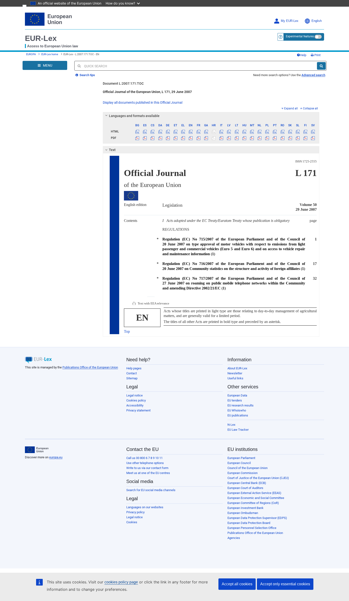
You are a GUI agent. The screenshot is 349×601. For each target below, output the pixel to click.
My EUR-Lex (289, 21)
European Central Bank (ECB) (246, 483)
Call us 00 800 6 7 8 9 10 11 (144, 458)
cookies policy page (121, 582)
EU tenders (234, 400)
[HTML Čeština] (152, 131)
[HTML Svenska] (313, 131)
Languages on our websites (144, 507)
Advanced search (313, 75)
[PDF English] (190, 138)
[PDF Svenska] (313, 138)
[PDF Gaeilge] (206, 138)
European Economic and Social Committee (255, 498)
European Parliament (241, 458)
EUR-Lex (41, 38)
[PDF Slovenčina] (290, 138)
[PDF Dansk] (160, 138)
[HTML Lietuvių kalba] (236, 131)
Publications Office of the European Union (90, 367)
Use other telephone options (145, 463)
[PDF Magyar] (244, 138)
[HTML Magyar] (244, 131)
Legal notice (134, 395)
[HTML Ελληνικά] (183, 131)
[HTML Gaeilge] (206, 131)
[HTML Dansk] (160, 131)
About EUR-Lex (237, 368)
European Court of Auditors (245, 488)
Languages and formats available (134, 116)
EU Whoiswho (236, 410)
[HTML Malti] (251, 131)
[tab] (211, 115)
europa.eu (55, 457)
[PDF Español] (145, 138)
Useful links (235, 378)
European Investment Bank (245, 508)
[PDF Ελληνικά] (183, 138)
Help (303, 55)
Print (317, 55)
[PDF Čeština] (152, 138)
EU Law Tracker (238, 429)
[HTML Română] (282, 131)
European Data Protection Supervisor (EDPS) (257, 518)
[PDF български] (137, 138)
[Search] (321, 66)
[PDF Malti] (251, 138)
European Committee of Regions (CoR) (253, 503)
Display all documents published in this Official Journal (142, 102)
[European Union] (36, 449)
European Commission (242, 473)
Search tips (87, 75)
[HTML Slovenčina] (290, 131)
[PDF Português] (274, 138)
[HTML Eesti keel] (175, 131)
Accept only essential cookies (285, 584)
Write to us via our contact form (147, 468)
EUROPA (31, 54)
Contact (131, 373)
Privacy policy (135, 512)
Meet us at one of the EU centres (148, 473)
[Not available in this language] (213, 131)
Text (112, 150)
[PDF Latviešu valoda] (229, 138)
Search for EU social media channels (150, 490)
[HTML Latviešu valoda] (229, 131)
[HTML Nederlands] (259, 131)
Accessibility (134, 405)
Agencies (233, 538)
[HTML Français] (198, 131)
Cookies (131, 522)
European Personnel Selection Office (251, 528)
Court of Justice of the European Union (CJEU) (258, 478)
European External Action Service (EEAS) (254, 493)
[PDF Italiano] (221, 138)
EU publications (237, 415)
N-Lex (231, 424)
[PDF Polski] (267, 138)
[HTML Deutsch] (167, 131)
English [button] (316, 21)
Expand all (291, 108)
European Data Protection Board (248, 523)
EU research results (240, 405)
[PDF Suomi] (305, 138)
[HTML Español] (145, 131)
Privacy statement (138, 410)
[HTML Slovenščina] (297, 131)
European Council (239, 463)
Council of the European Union (247, 468)
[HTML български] (137, 131)
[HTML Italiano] (221, 131)
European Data (237, 395)
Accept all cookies (237, 584)
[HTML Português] (274, 131)
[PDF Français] (198, 138)
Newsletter (234, 373)
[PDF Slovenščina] (297, 138)
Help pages (133, 368)
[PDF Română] (282, 138)
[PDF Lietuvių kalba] (236, 138)
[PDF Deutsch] (167, 138)
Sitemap (131, 378)
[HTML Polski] (267, 131)
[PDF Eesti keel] (175, 138)
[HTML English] (190, 131)
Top (127, 331)
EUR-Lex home (49, 54)
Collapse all (310, 108)
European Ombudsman (242, 513)
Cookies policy (136, 400)
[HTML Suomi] (305, 131)
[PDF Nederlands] (259, 138)
